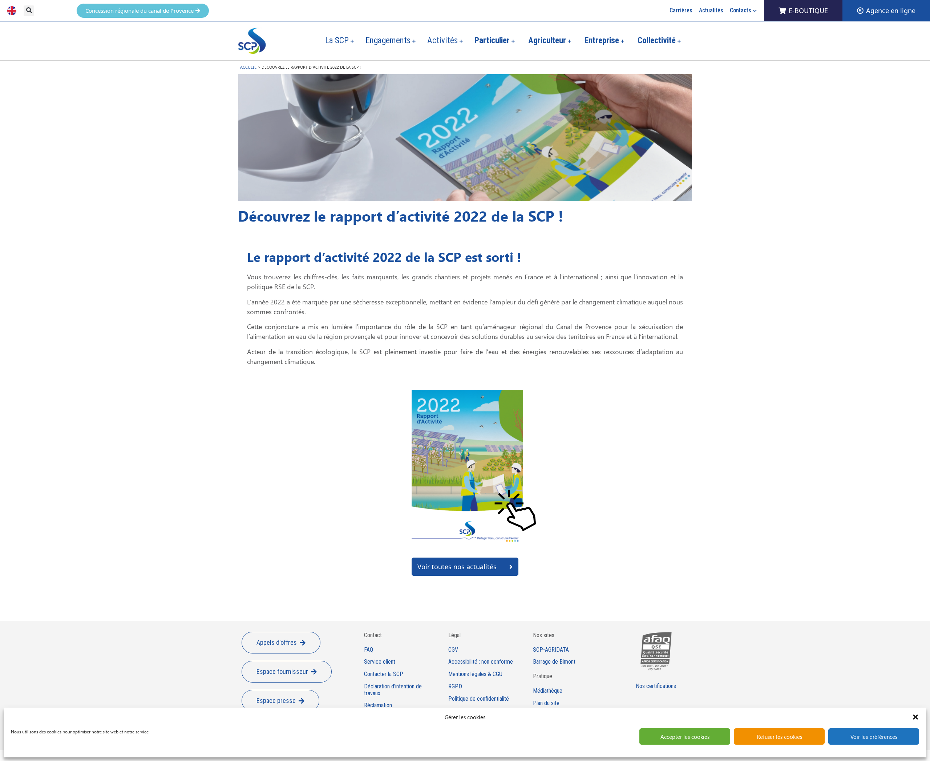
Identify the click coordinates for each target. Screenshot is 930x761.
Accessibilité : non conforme (480, 662)
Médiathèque (547, 691)
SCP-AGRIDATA (551, 650)
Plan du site (546, 703)
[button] (915, 717)
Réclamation (378, 705)
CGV (453, 650)
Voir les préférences (873, 736)
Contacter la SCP (383, 674)
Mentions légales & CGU (475, 674)
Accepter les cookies (684, 736)
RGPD (455, 686)
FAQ (368, 650)
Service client (379, 662)
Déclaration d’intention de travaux (393, 690)
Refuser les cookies (779, 736)
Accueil (248, 67)
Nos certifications (656, 686)
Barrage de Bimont (554, 662)
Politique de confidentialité (478, 699)
